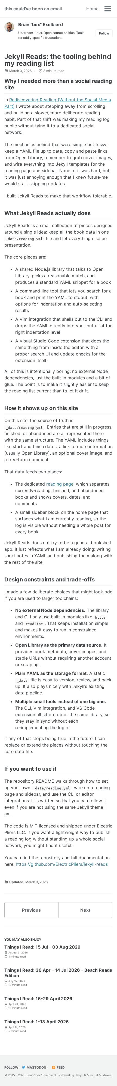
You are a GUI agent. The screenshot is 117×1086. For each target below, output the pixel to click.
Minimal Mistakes (99, 1075)
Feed (60, 1067)
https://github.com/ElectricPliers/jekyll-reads (62, 864)
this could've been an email (33, 8)
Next (85, 910)
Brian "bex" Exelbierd (40, 24)
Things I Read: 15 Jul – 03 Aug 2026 (42, 947)
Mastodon (36, 1067)
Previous (31, 910)
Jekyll (79, 1075)
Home (92, 8)
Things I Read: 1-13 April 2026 (36, 1021)
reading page (59, 484)
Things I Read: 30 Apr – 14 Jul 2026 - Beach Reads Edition (58, 972)
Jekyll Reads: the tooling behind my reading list (57, 59)
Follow (104, 33)
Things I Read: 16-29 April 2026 (38, 998)
